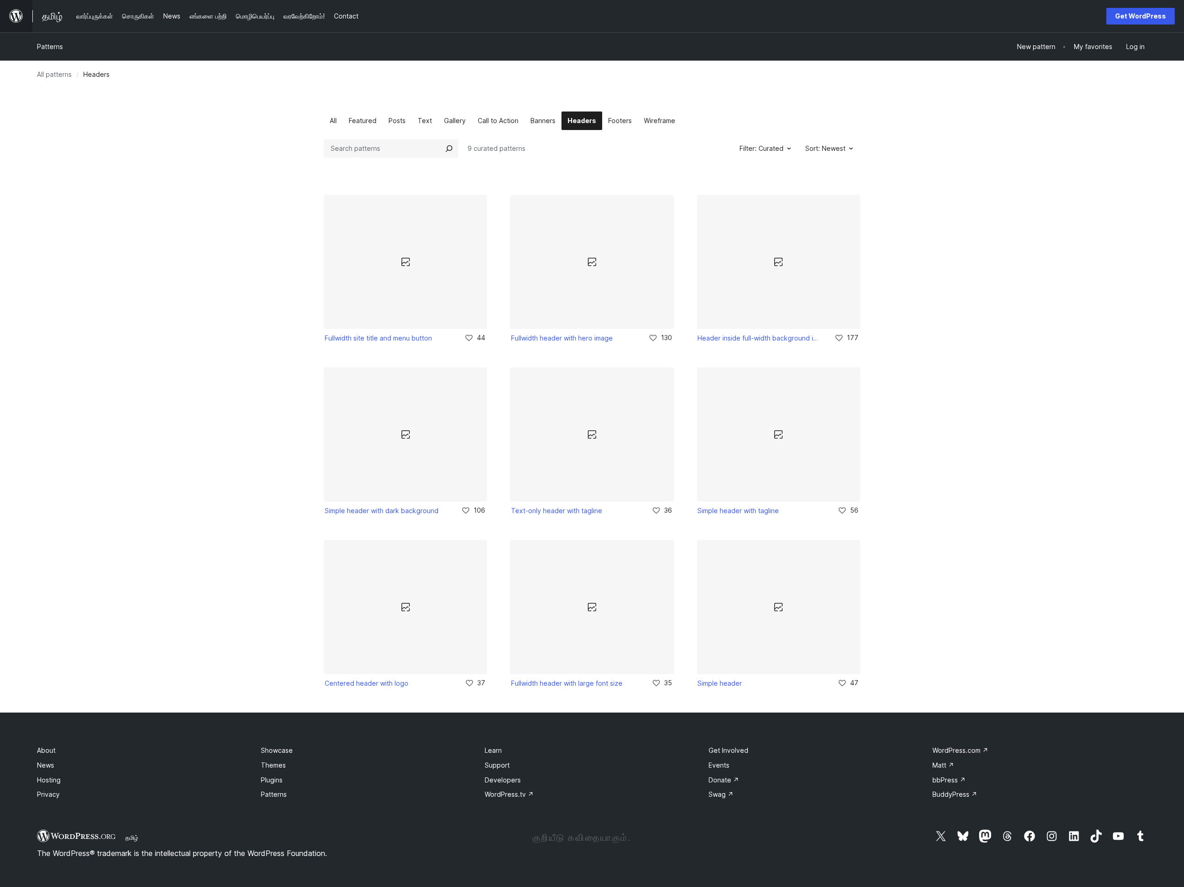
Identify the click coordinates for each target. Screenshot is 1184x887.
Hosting (49, 780)
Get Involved (728, 750)
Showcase (277, 750)
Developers (503, 780)
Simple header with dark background (381, 511)
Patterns (50, 46)
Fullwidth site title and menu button (378, 338)
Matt (943, 765)
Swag (721, 794)
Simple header (719, 683)
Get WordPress (1140, 16)
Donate (724, 780)
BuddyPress (954, 794)
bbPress (949, 780)
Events (719, 765)
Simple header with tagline (738, 511)
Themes (273, 765)
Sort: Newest (825, 148)
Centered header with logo (366, 683)
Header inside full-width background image (759, 338)
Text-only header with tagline (556, 511)
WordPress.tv (509, 794)
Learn (493, 750)
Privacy (48, 794)
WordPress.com (960, 750)
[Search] (449, 148)
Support (497, 765)
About (46, 750)
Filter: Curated (761, 148)
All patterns (54, 74)
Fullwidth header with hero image (562, 338)
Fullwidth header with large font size (567, 683)
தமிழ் (131, 837)
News (45, 765)
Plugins (272, 780)
